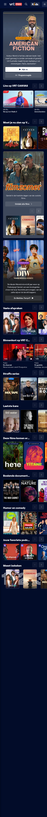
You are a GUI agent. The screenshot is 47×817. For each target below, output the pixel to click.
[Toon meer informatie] (31, 93)
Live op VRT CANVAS (15, 85)
